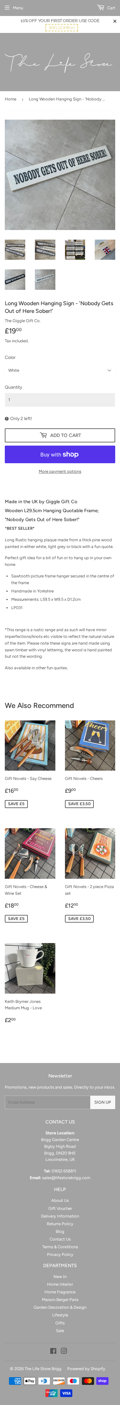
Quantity (13, 387)
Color (10, 357)
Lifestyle (60, 1315)
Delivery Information (60, 1216)
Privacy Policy (60, 1254)
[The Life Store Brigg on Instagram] (64, 1352)
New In (60, 1276)
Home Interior (60, 1284)
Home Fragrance (60, 1292)
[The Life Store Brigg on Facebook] (53, 1352)
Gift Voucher (60, 1208)
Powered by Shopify (86, 1368)
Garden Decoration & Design (60, 1307)
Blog (60, 1231)
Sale (60, 1330)
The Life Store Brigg (43, 1368)
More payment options (60, 471)
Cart (110, 7)
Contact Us (60, 1239)
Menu (18, 7)
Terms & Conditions (60, 1246)
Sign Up (102, 1102)
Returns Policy (60, 1223)
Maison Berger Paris (60, 1299)
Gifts (60, 1323)
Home (10, 99)
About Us (60, 1200)
